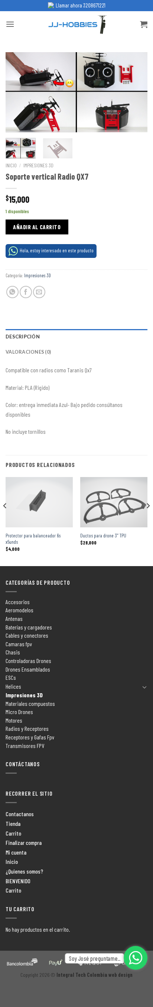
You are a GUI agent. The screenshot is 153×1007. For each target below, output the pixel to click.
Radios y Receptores (27, 728)
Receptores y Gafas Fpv (30, 737)
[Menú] (10, 24)
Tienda (13, 823)
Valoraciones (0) (28, 352)
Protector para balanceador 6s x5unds (33, 538)
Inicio (11, 165)
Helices (13, 686)
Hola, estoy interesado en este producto (57, 250)
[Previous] (18, 92)
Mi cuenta (16, 852)
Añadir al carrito (37, 226)
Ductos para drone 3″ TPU (103, 535)
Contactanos (20, 813)
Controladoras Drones (28, 660)
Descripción (23, 337)
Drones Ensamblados (28, 669)
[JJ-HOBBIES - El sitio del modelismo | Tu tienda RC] (76, 24)
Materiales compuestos (30, 703)
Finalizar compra (24, 842)
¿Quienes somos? (24, 871)
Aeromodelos (19, 609)
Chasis (13, 652)
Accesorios (18, 601)
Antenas (14, 618)
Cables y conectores (27, 635)
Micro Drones (19, 711)
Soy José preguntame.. (94, 958)
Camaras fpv (19, 643)
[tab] (76, 336)
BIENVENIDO (18, 880)
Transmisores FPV (25, 745)
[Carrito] (143, 24)
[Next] (135, 92)
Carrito (13, 833)
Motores (14, 720)
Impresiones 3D (38, 165)
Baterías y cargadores (29, 627)
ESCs (11, 677)
